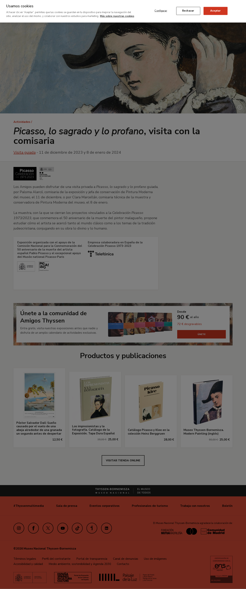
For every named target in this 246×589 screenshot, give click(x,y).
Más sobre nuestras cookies (117, 16)
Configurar (161, 11)
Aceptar (215, 11)
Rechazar (188, 11)
